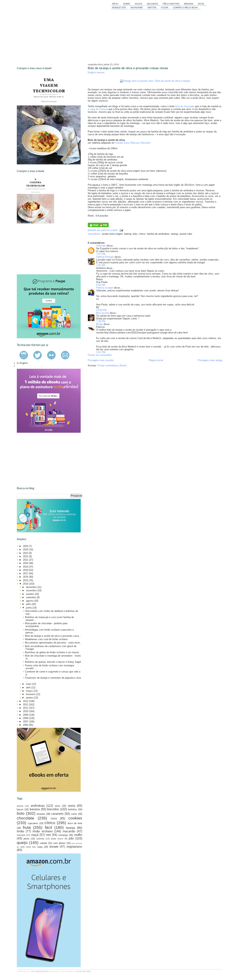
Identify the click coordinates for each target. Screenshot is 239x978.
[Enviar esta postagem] (120, 230)
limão (20, 831)
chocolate (25, 818)
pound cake (186, 233)
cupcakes (33, 823)
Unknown (101, 245)
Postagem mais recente (101, 360)
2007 (26, 721)
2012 (26, 704)
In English (22, 363)
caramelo (57, 813)
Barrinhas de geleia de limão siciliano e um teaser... (53, 652)
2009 (26, 714)
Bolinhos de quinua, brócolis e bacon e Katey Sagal (53, 661)
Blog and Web (83, 971)
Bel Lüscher (102, 313)
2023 (26, 553)
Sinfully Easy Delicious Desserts (132, 142)
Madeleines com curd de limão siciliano (46, 639)
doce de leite (75, 823)
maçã (34, 834)
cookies (75, 818)
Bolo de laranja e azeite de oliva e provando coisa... (53, 635)
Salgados (152, 4)
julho (29, 604)
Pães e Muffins (171, 4)
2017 (26, 573)
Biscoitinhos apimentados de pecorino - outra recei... (53, 642)
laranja (174, 233)
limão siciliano (43, 831)
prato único (57, 838)
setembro (31, 597)
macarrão (69, 831)
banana (35, 809)
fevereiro (31, 694)
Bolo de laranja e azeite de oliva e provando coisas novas (128, 68)
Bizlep (99, 324)
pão (71, 838)
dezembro (31, 587)
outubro (30, 594)
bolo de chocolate (184, 106)
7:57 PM (100, 254)
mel (48, 834)
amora (20, 806)
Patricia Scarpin (104, 287)
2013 (26, 701)
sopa (39, 846)
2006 (26, 724)
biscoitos (53, 809)
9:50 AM (100, 284)
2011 (26, 707)
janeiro (30, 697)
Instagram (136, 7)
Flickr (164, 7)
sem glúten (59, 843)
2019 (26, 566)
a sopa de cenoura (98, 109)
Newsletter (119, 7)
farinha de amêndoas (158, 233)
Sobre (126, 4)
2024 (26, 549)
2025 (26, 546)
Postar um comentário (100, 355)
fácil (48, 827)
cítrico (142, 233)
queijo (22, 842)
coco (54, 818)
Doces (138, 4)
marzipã (21, 835)
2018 (26, 570)
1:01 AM (100, 265)
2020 (26, 563)
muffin (78, 834)
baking (127, 233)
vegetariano (74, 846)
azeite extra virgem (112, 233)
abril (28, 687)
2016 (26, 576)
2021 (26, 559)
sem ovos (25, 847)
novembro (31, 590)
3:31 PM (100, 352)
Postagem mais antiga (210, 360)
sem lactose (77, 843)
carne (74, 814)
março (29, 690)
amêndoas (38, 805)
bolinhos (72, 809)
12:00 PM (101, 310)
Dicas (201, 4)
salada (43, 843)
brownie (41, 814)
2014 (26, 583)
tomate (53, 846)
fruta (27, 827)
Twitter (151, 7)
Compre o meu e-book (185, 7)
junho (29, 607)
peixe (26, 838)
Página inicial (156, 360)
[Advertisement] (45, 249)
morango (63, 835)
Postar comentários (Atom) (112, 365)
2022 (26, 556)
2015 (26, 580)
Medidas (188, 4)
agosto (30, 600)
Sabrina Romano (105, 256)
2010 (26, 711)
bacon (20, 809)
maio (29, 684)
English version (96, 72)
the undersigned (40, 971)
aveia (71, 805)
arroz (57, 805)
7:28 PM (100, 321)
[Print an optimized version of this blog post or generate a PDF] (98, 226)
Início (115, 4)
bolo (135, 233)
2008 (26, 718)
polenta (40, 838)
